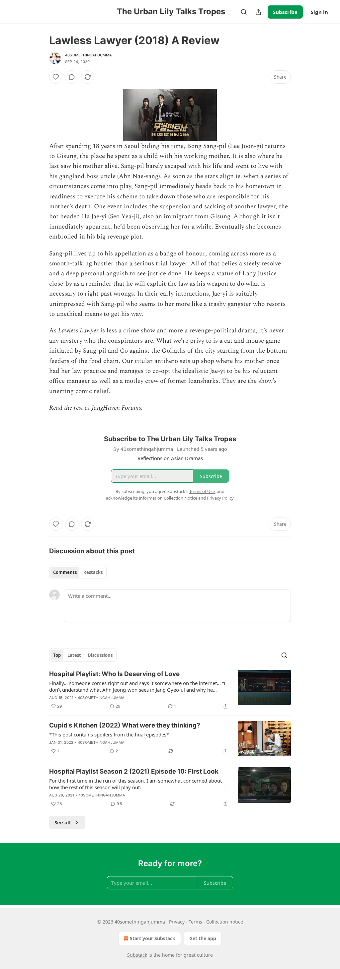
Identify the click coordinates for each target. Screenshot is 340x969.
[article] (170, 690)
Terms (195, 922)
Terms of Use (202, 491)
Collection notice (224, 922)
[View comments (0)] (71, 77)
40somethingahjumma (88, 55)
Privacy (177, 922)
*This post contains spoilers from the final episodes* (109, 734)
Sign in (319, 12)
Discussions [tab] (100, 655)
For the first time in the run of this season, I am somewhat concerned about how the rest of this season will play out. (135, 784)
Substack (137, 955)
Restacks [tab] (93, 572)
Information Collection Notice (168, 498)
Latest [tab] (74, 655)
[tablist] (78, 572)
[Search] (243, 12)
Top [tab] (57, 655)
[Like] (55, 77)
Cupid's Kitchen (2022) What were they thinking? (124, 725)
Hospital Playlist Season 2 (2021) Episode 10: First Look (133, 771)
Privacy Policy (220, 498)
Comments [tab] (65, 572)
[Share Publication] (258, 12)
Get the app (202, 938)
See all (62, 822)
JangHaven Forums (116, 408)
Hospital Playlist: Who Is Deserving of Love (114, 674)
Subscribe (285, 12)
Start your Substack (152, 938)
